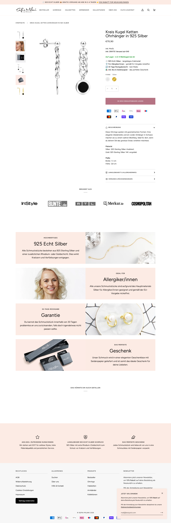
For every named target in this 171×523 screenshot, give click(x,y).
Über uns (55, 482)
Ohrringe (91, 482)
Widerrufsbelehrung (24, 482)
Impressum (20, 494)
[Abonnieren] (159, 513)
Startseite (20, 23)
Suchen (55, 477)
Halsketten (92, 486)
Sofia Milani (84, 513)
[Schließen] (163, 492)
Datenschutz (21, 486)
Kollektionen (92, 494)
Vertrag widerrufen (26, 501)
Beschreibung (114, 127)
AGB (17, 477)
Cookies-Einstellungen (25, 490)
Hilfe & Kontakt (58, 486)
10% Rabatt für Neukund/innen (114, 2)
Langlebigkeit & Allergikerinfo (122, 172)
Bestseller (91, 477)
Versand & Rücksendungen (120, 179)
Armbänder (92, 490)
